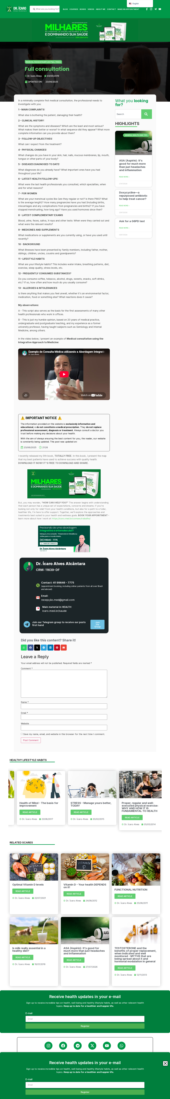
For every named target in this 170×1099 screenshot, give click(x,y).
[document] (85, 549)
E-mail (29, 1079)
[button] (165, 1063)
